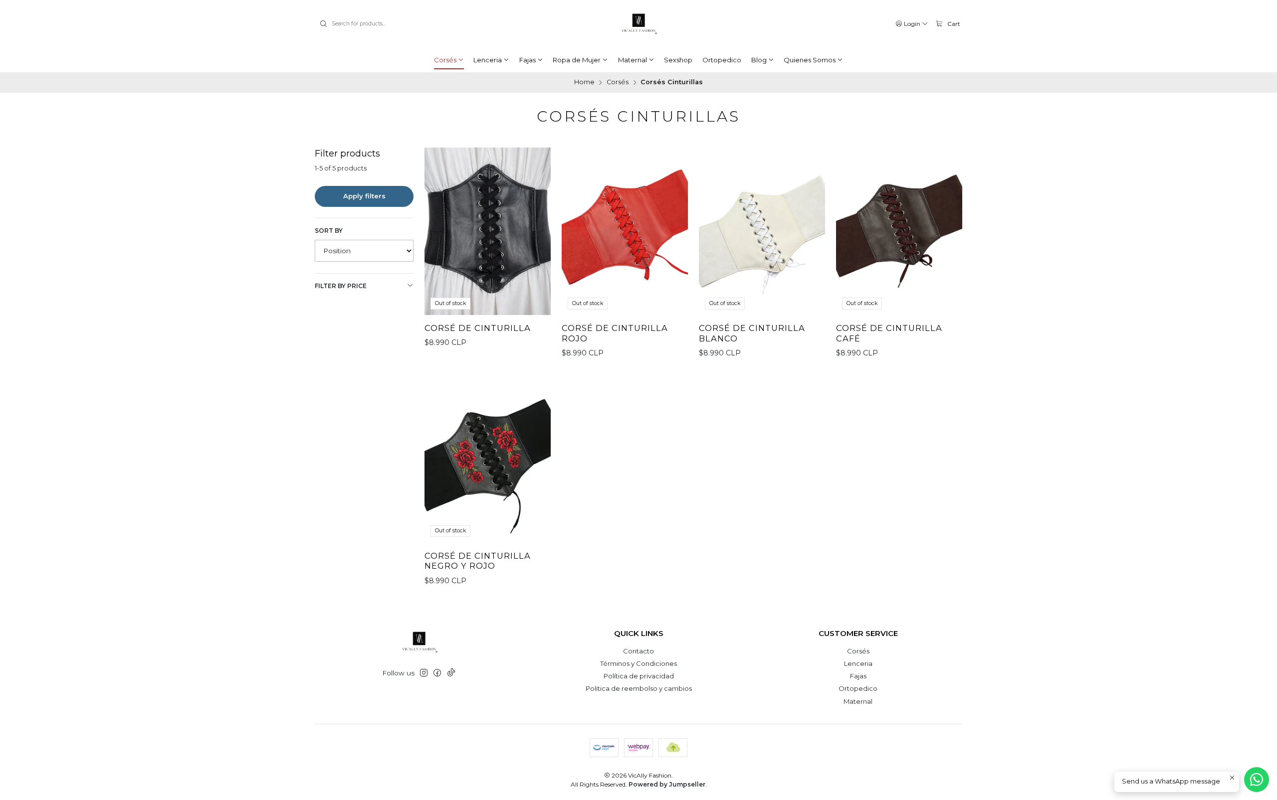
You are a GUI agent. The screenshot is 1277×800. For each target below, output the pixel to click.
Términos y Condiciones (638, 663)
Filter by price (341, 286)
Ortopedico (858, 688)
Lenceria (858, 663)
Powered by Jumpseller (667, 784)
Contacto (638, 651)
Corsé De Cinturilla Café (889, 333)
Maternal (858, 701)
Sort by (329, 230)
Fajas (858, 676)
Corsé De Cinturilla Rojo (615, 333)
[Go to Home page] (638, 23)
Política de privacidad (639, 676)
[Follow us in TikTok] (451, 673)
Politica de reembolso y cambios (639, 688)
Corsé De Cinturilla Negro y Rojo (478, 561)
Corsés (618, 82)
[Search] (323, 24)
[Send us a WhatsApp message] (1256, 779)
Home (584, 82)
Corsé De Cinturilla (478, 328)
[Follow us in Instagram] (423, 673)
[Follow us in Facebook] (437, 673)
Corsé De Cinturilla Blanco (752, 333)
